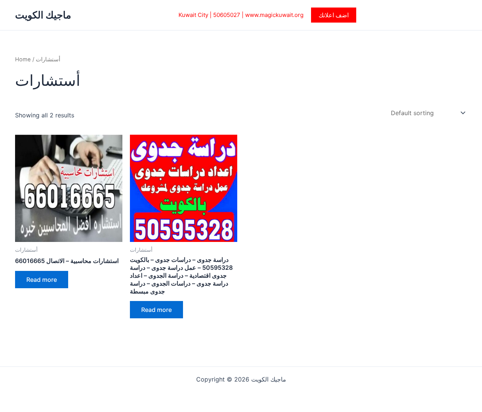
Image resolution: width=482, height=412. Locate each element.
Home (23, 59)
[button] (333, 15)
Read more (41, 279)
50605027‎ (226, 14)
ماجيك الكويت (43, 15)
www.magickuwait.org (274, 14)
